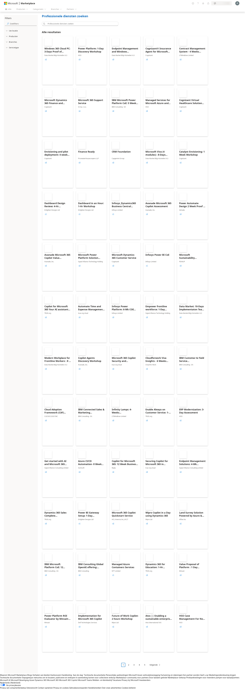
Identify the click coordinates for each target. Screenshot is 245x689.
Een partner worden (191, 675)
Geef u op (204, 675)
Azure (31, 680)
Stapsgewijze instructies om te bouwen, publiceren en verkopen (48, 677)
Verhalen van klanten (41, 675)
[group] (45, 59)
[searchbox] (23, 24)
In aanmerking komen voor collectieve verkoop (95, 677)
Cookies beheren (129, 687)
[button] (43, 23)
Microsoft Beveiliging (20, 680)
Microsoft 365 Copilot (68, 680)
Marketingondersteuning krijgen (222, 675)
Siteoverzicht (31, 687)
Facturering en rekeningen (171, 675)
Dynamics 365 (40, 680)
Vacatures (117, 680)
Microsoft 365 (53, 680)
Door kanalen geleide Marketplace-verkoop (167, 677)
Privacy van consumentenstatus (13, 687)
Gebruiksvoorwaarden (78, 687)
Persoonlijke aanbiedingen (117, 675)
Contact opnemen (45, 687)
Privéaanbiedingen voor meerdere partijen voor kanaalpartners (212, 677)
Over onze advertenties (111, 687)
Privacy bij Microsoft (130, 680)
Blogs (29, 675)
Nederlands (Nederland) (10, 682)
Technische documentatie (94, 675)
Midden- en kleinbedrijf (102, 680)
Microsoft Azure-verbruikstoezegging (145, 675)
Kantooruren (56, 675)
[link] (57, 60)
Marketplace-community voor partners (132, 677)
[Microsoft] (11, 3)
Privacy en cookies (61, 687)
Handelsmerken (94, 687)
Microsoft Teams (85, 680)
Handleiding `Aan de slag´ (72, 675)
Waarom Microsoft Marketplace (13, 675)
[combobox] (81, 24)
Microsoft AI (5, 680)
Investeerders (144, 680)
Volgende (154, 665)
